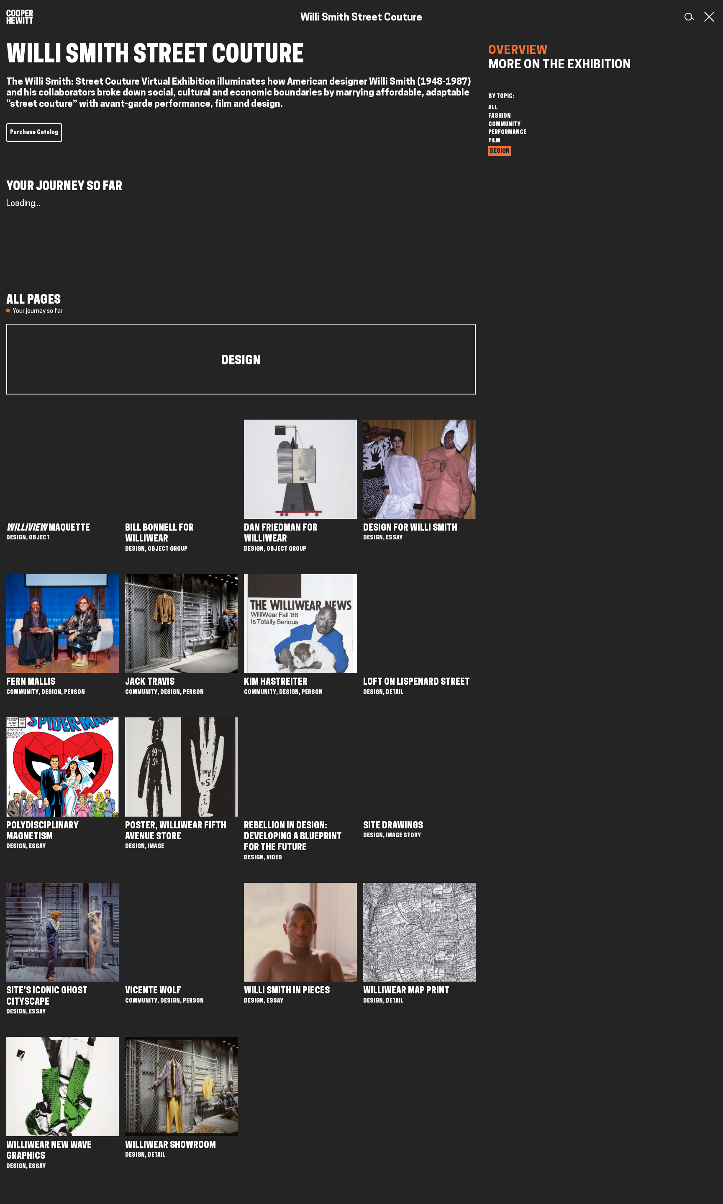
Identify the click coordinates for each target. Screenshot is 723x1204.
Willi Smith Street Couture (361, 18)
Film (494, 141)
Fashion (499, 116)
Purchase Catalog (34, 132)
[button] (707, 16)
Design (500, 151)
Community (504, 124)
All (492, 108)
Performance (507, 132)
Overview (517, 51)
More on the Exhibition (559, 65)
